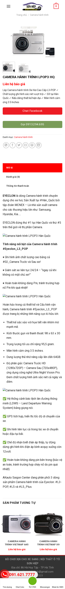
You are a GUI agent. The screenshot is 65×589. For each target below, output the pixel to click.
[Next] (56, 40)
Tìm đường (7, 587)
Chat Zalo (20, 587)
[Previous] (8, 40)
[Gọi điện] (32, 581)
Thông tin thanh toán (17, 185)
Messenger (45, 587)
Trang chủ (21, 15)
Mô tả (9, 167)
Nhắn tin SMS (57, 587)
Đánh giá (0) (13, 176)
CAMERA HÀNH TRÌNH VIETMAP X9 (48, 543)
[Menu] (8, 6)
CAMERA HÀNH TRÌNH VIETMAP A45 (17, 543)
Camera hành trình (39, 15)
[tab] (32, 167)
